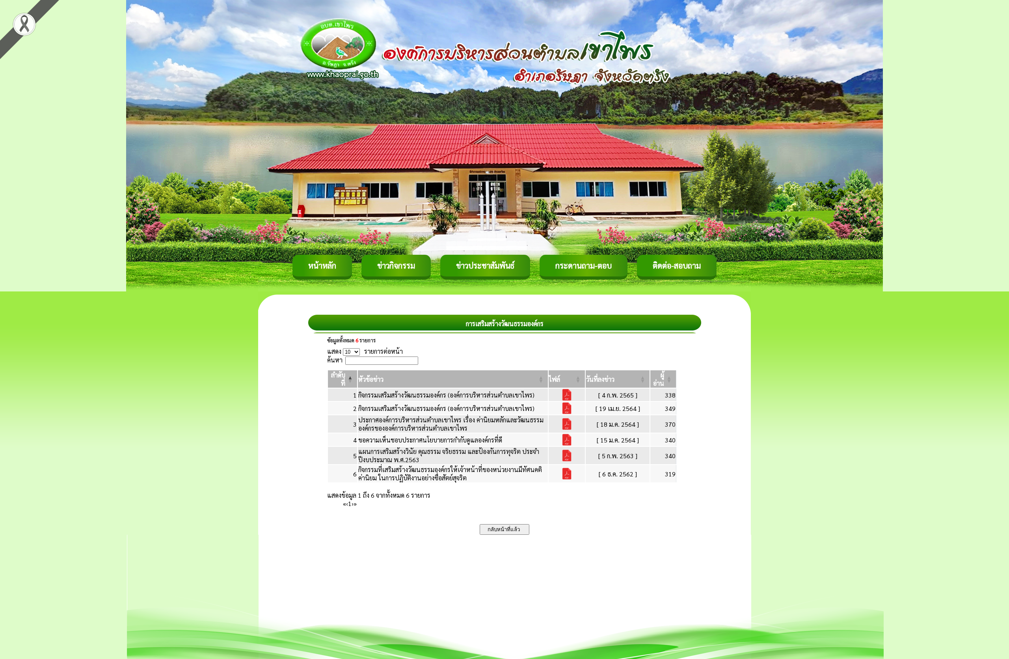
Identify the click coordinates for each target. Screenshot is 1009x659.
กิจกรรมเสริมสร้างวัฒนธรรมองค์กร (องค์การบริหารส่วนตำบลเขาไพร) (446, 395)
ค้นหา (335, 360)
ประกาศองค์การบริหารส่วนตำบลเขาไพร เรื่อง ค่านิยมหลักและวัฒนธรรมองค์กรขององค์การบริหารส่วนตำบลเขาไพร (451, 424)
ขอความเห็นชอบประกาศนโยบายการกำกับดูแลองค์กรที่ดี (430, 440)
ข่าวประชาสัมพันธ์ (485, 265)
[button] (370, 379)
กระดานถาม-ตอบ (583, 265)
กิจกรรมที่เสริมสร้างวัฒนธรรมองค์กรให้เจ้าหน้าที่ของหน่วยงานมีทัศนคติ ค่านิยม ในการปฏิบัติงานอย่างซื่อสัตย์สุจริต (450, 473)
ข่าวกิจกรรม (396, 265)
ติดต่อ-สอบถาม (677, 265)
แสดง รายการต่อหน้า (365, 351)
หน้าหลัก (322, 265)
